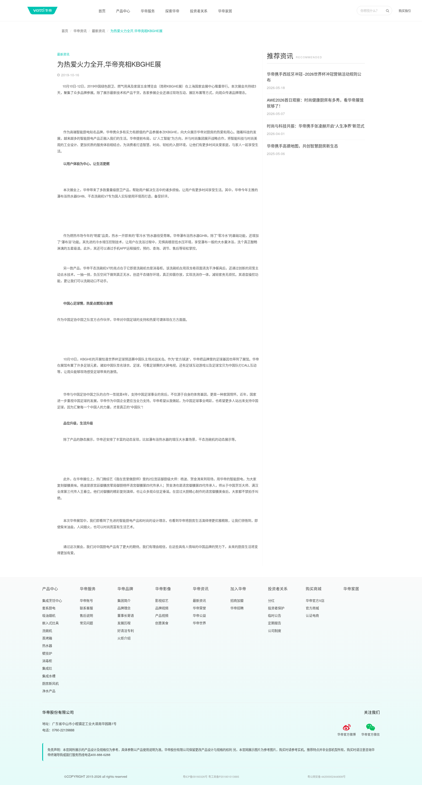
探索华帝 (172, 10)
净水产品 (48, 690)
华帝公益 (199, 615)
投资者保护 (276, 608)
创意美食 (161, 623)
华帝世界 (199, 623)
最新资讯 (199, 600)
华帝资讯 (201, 588)
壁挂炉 (47, 653)
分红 (271, 600)
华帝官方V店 (315, 600)
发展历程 (124, 623)
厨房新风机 (50, 683)
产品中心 (123, 10)
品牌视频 (161, 608)
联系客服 (86, 608)
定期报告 (274, 623)
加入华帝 (238, 588)
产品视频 (161, 615)
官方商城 (312, 608)
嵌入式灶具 (50, 623)
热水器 (47, 645)
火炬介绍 (124, 638)
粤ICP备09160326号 (195, 776)
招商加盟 (237, 600)
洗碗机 (47, 630)
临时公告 (274, 615)
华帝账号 (86, 600)
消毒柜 (47, 660)
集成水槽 (48, 676)
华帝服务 (148, 10)
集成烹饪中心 (52, 600)
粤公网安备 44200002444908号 (326, 776)
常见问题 (86, 623)
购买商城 (314, 588)
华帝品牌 (125, 588)
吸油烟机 (48, 615)
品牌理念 (124, 608)
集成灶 (47, 668)
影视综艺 (161, 600)
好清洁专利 (125, 630)
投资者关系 (198, 10)
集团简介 (124, 600)
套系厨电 (48, 608)
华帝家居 (225, 10)
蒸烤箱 (47, 638)
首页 (102, 10)
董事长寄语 (125, 615)
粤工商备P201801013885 (223, 776)
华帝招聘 (237, 608)
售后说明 (86, 615)
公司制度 (274, 630)
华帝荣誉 (199, 608)
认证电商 (312, 615)
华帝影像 (163, 588)
